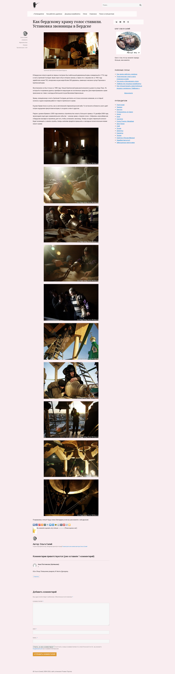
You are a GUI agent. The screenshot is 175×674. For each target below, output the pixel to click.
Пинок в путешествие (106, 14)
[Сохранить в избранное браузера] (69, 525)
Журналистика (23, 42)
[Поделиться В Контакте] (34, 525)
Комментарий (38, 601)
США (118, 126)
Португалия (120, 105)
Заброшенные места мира (126, 142)
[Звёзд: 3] (61, 528)
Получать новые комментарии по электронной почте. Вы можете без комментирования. (67, 648)
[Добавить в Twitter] (50, 525)
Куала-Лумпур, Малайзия (125, 121)
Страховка (93, 14)
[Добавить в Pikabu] (56, 525)
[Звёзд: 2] (60, 528)
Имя (35, 629)
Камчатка (120, 133)
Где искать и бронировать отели (128, 81)
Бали (118, 116)
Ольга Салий (23, 37)
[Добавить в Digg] (58, 525)
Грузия (119, 128)
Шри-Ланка (120, 124)
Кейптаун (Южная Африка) (126, 138)
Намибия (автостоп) (123, 140)
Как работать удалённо (54, 14)
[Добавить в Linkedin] (53, 525)
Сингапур (120, 119)
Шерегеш (120, 131)
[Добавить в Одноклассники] (42, 525)
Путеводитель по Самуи (125, 112)
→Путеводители (38, 14)
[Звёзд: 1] (59, 528)
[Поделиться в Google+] (39, 525)
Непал (119, 114)
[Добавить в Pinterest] (64, 525)
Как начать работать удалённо (127, 74)
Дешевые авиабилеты (72, 14)
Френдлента (128, 93)
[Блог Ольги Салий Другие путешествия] (37, 4)
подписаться (37, 649)
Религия (25, 45)
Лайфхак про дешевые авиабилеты (129, 84)
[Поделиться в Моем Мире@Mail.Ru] (45, 525)
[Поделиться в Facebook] (37, 525)
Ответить (36, 576)
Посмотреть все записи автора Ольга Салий (74, 546)
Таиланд (119, 107)
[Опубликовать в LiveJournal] (47, 525)
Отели (85, 14)
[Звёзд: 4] (62, 528)
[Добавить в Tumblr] (61, 525)
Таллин (119, 135)
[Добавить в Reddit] (67, 525)
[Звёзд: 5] (63, 528)
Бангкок (119, 109)
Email (35, 637)
